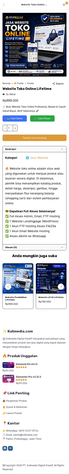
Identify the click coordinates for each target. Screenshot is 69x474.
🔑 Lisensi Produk (12, 413)
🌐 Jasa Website (37, 157)
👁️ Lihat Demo (15, 118)
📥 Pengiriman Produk (15, 400)
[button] (61, 287)
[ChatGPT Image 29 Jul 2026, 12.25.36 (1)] (34, 44)
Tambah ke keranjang (34, 137)
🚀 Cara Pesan (42, 118)
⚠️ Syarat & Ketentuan (15, 406)
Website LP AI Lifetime (51, 297)
